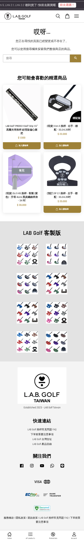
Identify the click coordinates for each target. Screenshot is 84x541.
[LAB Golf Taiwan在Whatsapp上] (52, 467)
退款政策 (33, 517)
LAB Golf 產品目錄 (42, 444)
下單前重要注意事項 (42, 434)
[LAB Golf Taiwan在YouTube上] (42, 467)
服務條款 (9, 517)
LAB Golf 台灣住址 (42, 439)
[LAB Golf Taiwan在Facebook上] (21, 467)
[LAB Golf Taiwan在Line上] (62, 467)
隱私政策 (21, 517)
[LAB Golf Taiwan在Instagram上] (32, 467)
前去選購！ (33, 5)
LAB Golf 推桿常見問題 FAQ (42, 429)
